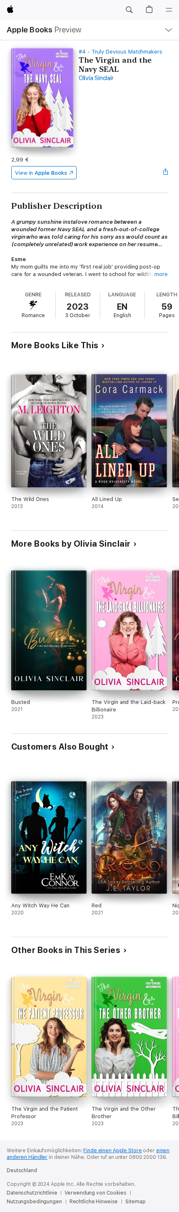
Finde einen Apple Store (112, 1150)
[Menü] (169, 10)
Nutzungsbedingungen (34, 1202)
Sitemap (135, 1202)
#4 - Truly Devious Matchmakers (120, 52)
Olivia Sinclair (96, 78)
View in (41, 173)
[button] (129, 10)
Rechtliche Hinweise (94, 1202)
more (161, 274)
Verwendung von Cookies (95, 1193)
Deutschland (22, 1170)
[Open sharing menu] (165, 172)
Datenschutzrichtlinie (32, 1193)
